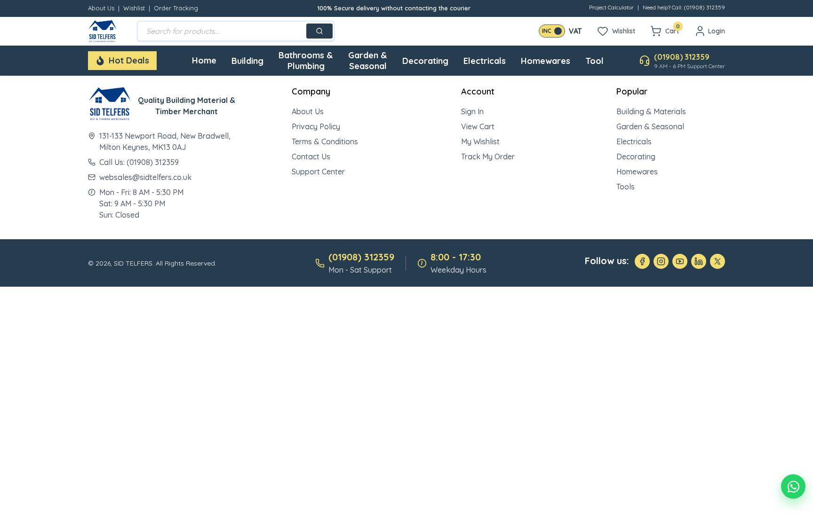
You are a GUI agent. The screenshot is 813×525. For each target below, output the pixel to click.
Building (247, 60)
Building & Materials (651, 111)
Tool (594, 60)
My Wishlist (480, 141)
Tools (625, 186)
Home (204, 60)
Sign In (472, 111)
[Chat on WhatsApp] (793, 486)
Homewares (545, 60)
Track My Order (488, 156)
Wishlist (134, 8)
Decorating (425, 60)
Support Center (318, 171)
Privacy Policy (316, 126)
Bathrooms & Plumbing (306, 60)
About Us (101, 8)
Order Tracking (176, 8)
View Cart (477, 126)
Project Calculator (611, 7)
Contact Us (311, 156)
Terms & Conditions (325, 141)
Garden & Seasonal (367, 60)
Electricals (484, 60)
